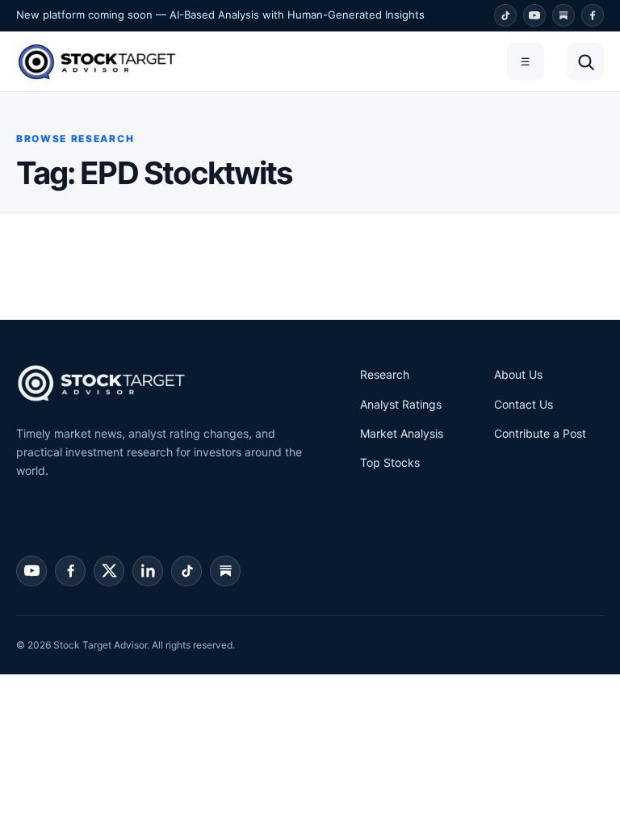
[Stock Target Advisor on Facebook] (70, 571)
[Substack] (563, 15)
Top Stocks (390, 462)
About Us (518, 374)
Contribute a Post (540, 433)
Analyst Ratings (401, 404)
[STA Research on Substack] (225, 571)
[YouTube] (534, 15)
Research (384, 374)
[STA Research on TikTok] (186, 571)
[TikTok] (505, 15)
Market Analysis (401, 433)
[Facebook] (592, 15)
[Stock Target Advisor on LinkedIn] (147, 571)
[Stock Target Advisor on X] (109, 571)
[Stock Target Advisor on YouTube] (31, 571)
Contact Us (523, 404)
